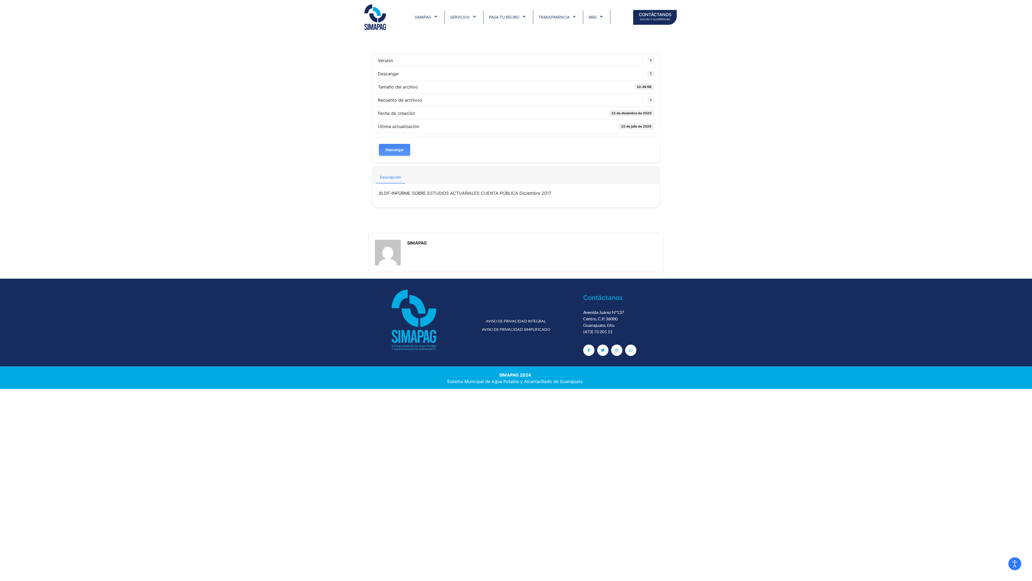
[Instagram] (616, 350)
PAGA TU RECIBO (504, 17)
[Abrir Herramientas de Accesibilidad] (1014, 563)
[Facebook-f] (588, 350)
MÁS (593, 17)
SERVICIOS (460, 17)
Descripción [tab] (390, 177)
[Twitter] (602, 350)
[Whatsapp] (630, 350)
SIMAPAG (423, 17)
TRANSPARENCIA (554, 17)
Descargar (394, 149)
